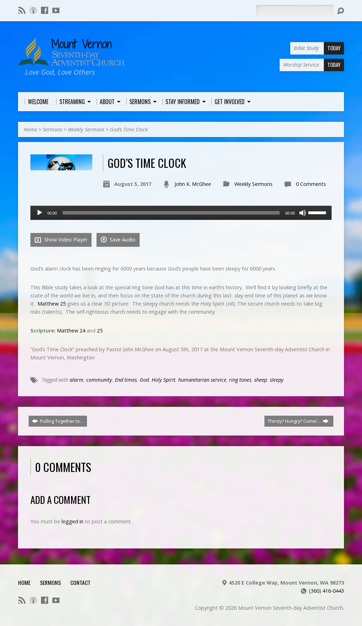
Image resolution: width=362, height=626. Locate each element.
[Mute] (302, 212)
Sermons (52, 129)
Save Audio (121, 239)
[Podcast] (33, 10)
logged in (72, 521)
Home (30, 129)
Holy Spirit (163, 379)
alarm (76, 379)
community (99, 379)
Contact (80, 582)
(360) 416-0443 (326, 590)
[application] (181, 213)
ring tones (240, 379)
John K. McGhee (193, 184)
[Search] (340, 11)
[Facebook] (44, 10)
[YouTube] (55, 10)
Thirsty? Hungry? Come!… (295, 421)
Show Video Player (65, 239)
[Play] (39, 212)
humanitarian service (202, 379)
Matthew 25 (51, 303)
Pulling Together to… (61, 421)
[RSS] (21, 10)
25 (100, 330)
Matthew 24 (71, 330)
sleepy (277, 379)
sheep (260, 379)
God (144, 379)
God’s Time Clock (129, 129)
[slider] (318, 212)
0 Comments (311, 184)
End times (126, 379)
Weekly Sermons (86, 129)
